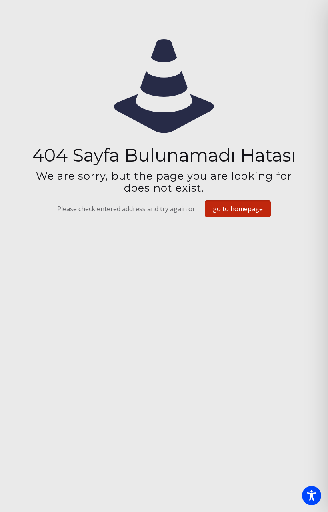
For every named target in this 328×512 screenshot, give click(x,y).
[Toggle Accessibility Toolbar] (311, 495)
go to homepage (238, 208)
